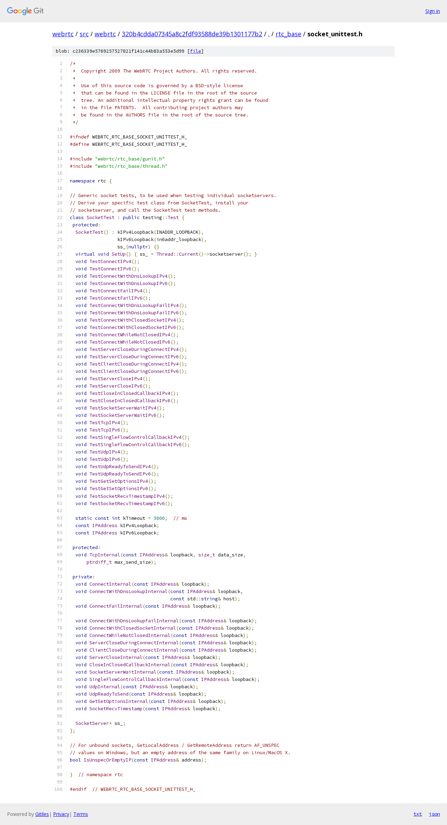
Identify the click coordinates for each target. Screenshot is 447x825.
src (84, 34)
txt (417, 814)
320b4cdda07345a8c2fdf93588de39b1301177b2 (192, 34)
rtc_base (288, 34)
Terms (80, 814)
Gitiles (42, 814)
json (434, 814)
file (195, 51)
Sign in (432, 11)
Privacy (61, 814)
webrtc (63, 34)
